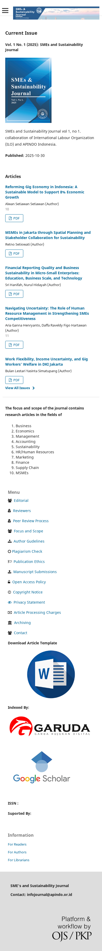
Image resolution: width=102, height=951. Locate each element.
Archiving (22, 622)
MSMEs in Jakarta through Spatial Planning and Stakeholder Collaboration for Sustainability (48, 235)
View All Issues (17, 387)
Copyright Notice (28, 592)
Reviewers (22, 510)
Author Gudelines (29, 541)
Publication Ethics (29, 561)
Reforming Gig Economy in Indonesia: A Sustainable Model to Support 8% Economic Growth (44, 192)
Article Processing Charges (37, 612)
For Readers (17, 844)
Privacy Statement (29, 602)
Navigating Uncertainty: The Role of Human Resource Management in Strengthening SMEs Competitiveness (47, 313)
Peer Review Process (31, 520)
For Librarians (18, 860)
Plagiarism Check (27, 551)
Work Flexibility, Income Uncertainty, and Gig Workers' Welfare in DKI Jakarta (46, 361)
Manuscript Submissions (35, 571)
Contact (20, 632)
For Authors (17, 852)
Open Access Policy (29, 581)
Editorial (21, 500)
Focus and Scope (28, 530)
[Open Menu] (5, 10)
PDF (16, 218)
